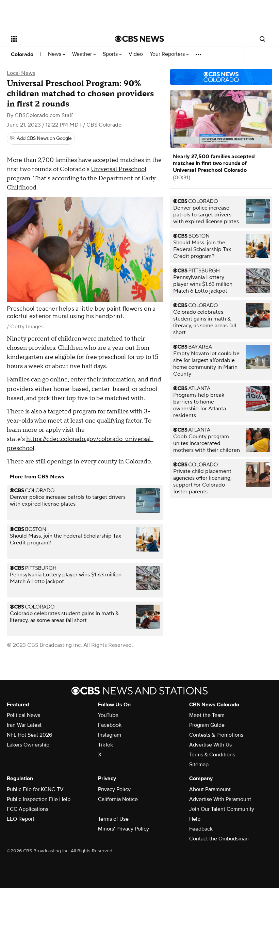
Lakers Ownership (28, 745)
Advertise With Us (210, 745)
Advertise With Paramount (220, 799)
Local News (21, 73)
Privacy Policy (114, 789)
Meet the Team (207, 715)
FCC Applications (27, 809)
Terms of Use (113, 819)
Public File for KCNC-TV (35, 789)
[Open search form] (262, 39)
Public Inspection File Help (38, 799)
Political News (23, 715)
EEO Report (20, 819)
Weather (82, 54)
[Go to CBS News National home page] (139, 38)
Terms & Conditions (212, 754)
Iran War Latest (24, 725)
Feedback (201, 829)
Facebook (109, 725)
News (55, 54)
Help (194, 819)
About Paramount (210, 789)
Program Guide (207, 725)
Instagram (109, 735)
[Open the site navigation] (54, 39)
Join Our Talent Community (221, 809)
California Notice (118, 799)
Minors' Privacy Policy (123, 829)
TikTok (105, 745)
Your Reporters (168, 54)
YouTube (108, 715)
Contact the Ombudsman (219, 838)
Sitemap (199, 764)
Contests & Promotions (216, 735)
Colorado (22, 54)
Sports (111, 54)
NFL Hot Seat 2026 (29, 735)
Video (136, 54)
